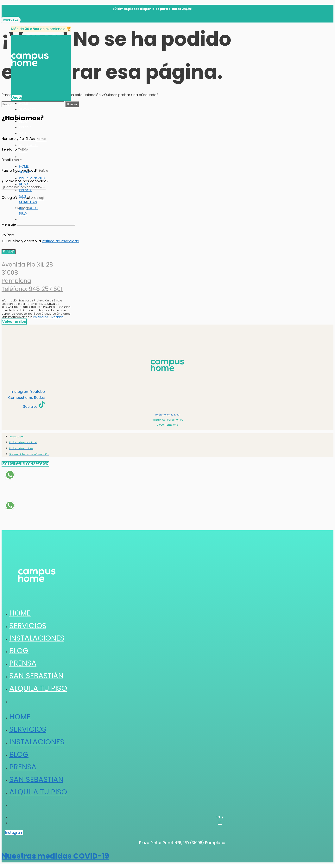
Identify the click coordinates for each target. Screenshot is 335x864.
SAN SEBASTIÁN (36, 675)
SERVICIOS (27, 109)
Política (8, 235)
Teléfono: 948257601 (167, 414)
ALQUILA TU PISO (38, 688)
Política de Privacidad (60, 241)
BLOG (23, 121)
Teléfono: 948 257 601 (32, 289)
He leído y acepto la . (43, 241)
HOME (24, 103)
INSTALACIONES (32, 115)
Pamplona (16, 281)
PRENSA (25, 127)
